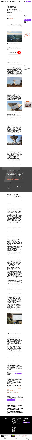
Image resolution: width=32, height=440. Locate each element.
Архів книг (13, 431)
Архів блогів (13, 430)
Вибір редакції (14, 422)
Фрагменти (13, 420)
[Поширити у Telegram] (14, 18)
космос (8, 392)
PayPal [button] (9, 188)
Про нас (13, 418)
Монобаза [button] (20, 186)
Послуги (18, 420)
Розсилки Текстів (14, 421)
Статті (12, 419)
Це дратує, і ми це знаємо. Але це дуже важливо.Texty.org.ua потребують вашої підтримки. (15, 171)
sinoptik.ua (25, 69)
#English (13, 423)
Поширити (8, 18)
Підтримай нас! (14, 427)
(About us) (15, 418)
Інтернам (18, 425)
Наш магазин (13, 428)
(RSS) (14, 419)
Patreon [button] (9, 186)
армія (18, 392)
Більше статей (10, 403)
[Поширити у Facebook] (11, 18)
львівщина (11, 392)
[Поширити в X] (12, 18)
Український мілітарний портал (16, 43)
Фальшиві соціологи (18, 421)
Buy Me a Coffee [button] (14, 186)
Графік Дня (13, 429)
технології (15, 392)
